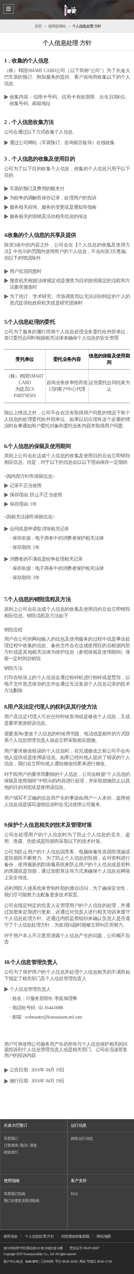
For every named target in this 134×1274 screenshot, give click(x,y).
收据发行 (11, 1152)
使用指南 (11, 1180)
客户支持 (78, 1180)
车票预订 (11, 1138)
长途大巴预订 (15, 1125)
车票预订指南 (14, 1194)
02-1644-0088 (50, 1007)
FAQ (74, 1194)
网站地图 (104, 1236)
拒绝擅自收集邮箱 (75, 1236)
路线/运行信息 (82, 1138)
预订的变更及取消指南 (21, 1200)
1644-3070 (31, 1261)
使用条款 (10, 1236)
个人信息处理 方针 (39, 1236)
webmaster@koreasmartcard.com (53, 1017)
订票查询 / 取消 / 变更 (20, 1145)
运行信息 (78, 1125)
